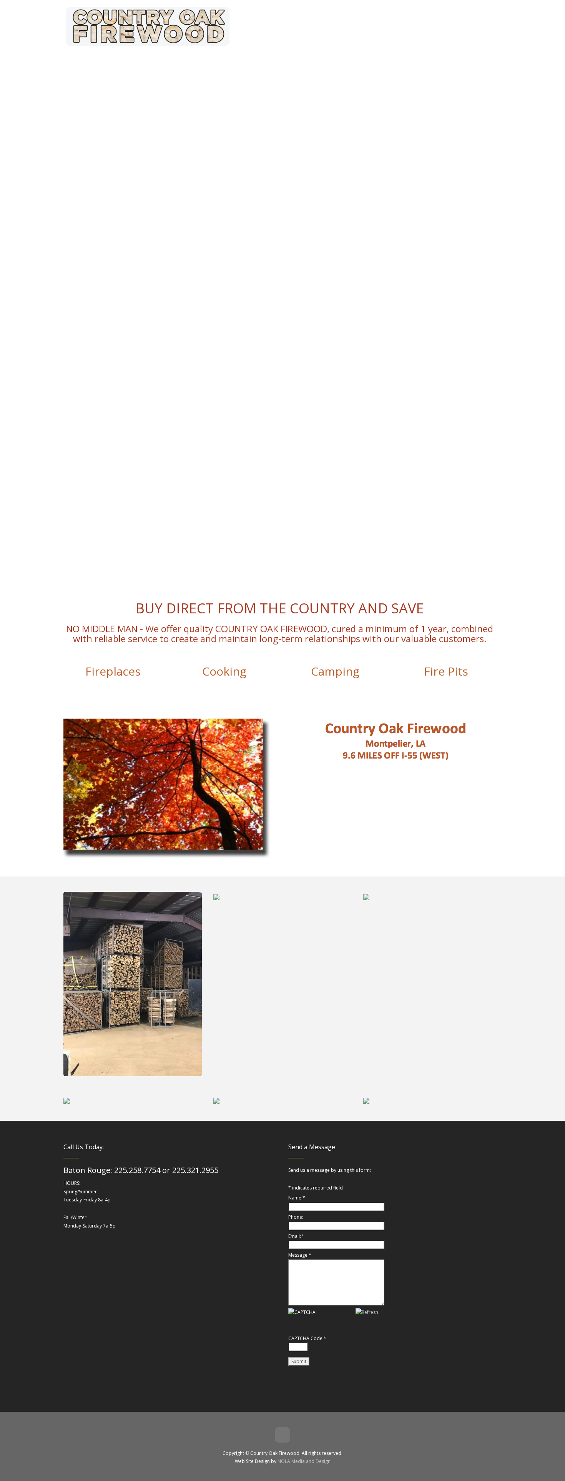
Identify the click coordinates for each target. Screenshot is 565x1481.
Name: (296, 1197)
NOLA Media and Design (304, 1461)
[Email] (282, 1435)
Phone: (295, 1217)
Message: (299, 1255)
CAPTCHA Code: (307, 1338)
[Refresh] (367, 1312)
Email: (296, 1236)
